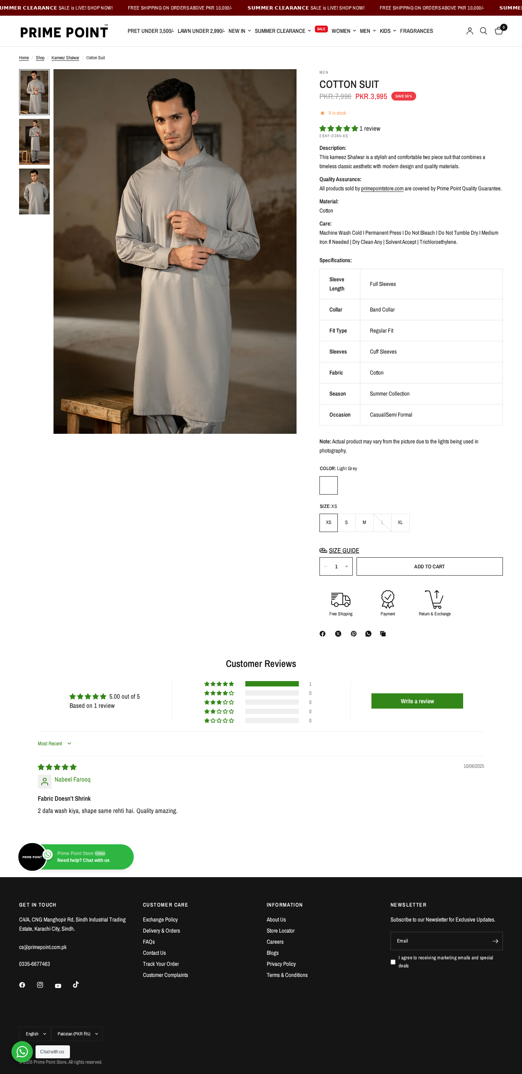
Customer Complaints (165, 975)
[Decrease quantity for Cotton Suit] (325, 566)
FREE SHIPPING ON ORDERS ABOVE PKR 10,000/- (147, 7)
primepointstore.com (382, 188)
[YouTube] (63, 985)
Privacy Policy (281, 964)
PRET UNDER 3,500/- (151, 31)
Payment (388, 614)
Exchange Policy (160, 919)
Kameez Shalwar (65, 58)
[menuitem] (151, 31)
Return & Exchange (435, 614)
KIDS (385, 31)
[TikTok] (81, 984)
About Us (276, 919)
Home (24, 58)
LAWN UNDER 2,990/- (201, 31)
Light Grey (328, 485)
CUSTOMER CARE (165, 904)
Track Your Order (161, 964)
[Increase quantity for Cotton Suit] (346, 566)
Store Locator (281, 930)
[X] (339, 633)
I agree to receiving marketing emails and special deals (446, 961)
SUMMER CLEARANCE (280, 31)
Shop (40, 58)
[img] (57, 767)
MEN (365, 31)
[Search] (483, 31)
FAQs (149, 942)
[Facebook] (324, 633)
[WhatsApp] (369, 633)
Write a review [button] (417, 701)
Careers (275, 942)
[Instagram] (45, 985)
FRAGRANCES (416, 31)
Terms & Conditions (287, 975)
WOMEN (341, 31)
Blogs (273, 953)
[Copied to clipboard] (384, 633)
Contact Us (154, 953)
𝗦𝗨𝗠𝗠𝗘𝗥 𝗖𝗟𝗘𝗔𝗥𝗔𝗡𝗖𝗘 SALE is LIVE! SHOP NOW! (272, 7)
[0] (497, 31)
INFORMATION (285, 904)
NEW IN (237, 31)
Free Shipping (340, 614)
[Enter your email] (495, 941)
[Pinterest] (355, 633)
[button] (339, 128)
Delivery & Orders (161, 930)
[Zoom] (280, 85)
